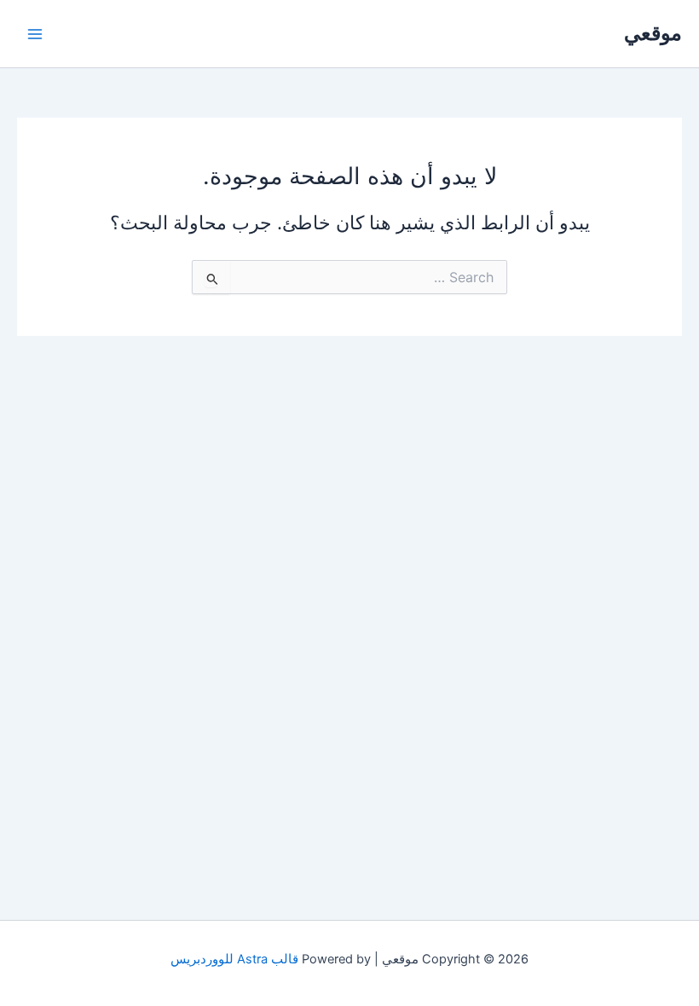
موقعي (653, 32)
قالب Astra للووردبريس (234, 959)
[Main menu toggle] (35, 34)
